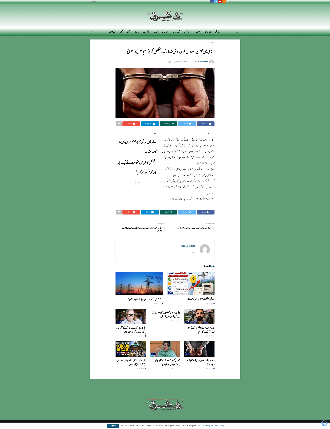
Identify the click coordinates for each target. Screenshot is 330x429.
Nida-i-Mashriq (202, 62)
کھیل (121, 32)
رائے (137, 32)
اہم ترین (198, 32)
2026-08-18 (141, 369)
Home (212, 42)
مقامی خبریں (187, 32)
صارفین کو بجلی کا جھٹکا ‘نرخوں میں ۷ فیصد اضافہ (200, 299)
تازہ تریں (208, 32)
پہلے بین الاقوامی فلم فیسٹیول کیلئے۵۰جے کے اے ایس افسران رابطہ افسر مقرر (166, 315)
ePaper (94, 2)
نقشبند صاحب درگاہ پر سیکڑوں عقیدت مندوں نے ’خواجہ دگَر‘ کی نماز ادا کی (131, 362)
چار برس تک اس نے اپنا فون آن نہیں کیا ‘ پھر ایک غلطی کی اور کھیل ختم (200, 330)
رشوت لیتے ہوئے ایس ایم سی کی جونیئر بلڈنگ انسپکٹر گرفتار (200, 362)
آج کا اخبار (112, 32)
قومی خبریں (176, 32)
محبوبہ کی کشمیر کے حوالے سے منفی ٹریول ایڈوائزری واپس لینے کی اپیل (167, 362)
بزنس (129, 32)
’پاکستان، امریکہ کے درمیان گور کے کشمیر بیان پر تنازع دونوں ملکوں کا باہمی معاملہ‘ (131, 330)
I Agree (113, 425)
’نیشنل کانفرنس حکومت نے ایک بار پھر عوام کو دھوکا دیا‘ (145, 299)
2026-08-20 (175, 369)
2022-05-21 (185, 62)
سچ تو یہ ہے (146, 32)
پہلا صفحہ (217, 32)
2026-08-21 (141, 336)
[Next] (134, 183)
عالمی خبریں (165, 32)
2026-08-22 (209, 336)
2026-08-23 (209, 304)
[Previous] (139, 183)
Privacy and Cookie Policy (214, 425)
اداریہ (156, 32)
